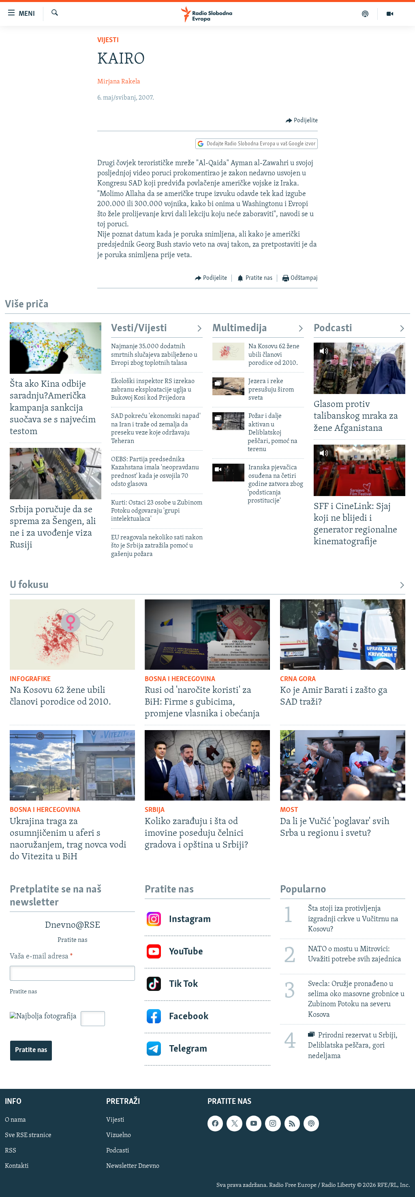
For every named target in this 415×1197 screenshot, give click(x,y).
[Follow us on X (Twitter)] (234, 1123)
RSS (10, 1151)
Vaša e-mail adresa (41, 957)
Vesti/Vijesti (139, 328)
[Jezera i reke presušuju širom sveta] (228, 386)
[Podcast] (365, 13)
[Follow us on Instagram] (272, 1123)
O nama (15, 1120)
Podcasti (333, 328)
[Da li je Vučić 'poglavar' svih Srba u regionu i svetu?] (342, 765)
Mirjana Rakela (118, 82)
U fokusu (29, 585)
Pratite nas (31, 1050)
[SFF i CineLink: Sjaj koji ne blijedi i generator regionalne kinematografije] (359, 470)
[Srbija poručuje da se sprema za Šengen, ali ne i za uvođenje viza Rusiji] (55, 473)
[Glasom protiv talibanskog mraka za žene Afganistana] (359, 368)
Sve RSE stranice (28, 1135)
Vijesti (108, 40)
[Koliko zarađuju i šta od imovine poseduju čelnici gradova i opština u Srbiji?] (207, 765)
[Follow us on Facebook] (215, 1123)
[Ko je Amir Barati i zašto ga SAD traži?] (342, 634)
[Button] (302, 120)
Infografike (30, 679)
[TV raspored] (311, 1123)
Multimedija (239, 328)
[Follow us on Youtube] (253, 1123)
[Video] (390, 13)
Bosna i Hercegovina (180, 679)
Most (289, 810)
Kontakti (17, 1166)
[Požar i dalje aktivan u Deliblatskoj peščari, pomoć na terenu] (228, 421)
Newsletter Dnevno (132, 1166)
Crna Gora (298, 679)
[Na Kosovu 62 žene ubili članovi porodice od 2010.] (228, 351)
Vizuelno (118, 1135)
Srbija (155, 810)
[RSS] (292, 1123)
